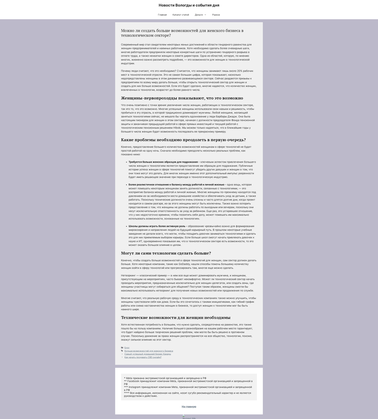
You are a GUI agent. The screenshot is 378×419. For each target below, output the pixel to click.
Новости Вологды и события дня (189, 5)
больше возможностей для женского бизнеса (148, 351)
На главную (189, 406)
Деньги (199, 14)
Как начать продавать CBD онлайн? (142, 357)
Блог (127, 347)
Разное (216, 14)
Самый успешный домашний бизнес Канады (147, 354)
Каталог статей (181, 14)
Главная (162, 14)
